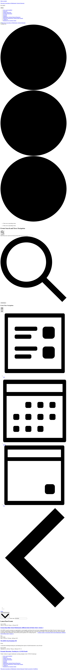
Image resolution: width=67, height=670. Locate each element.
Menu (2, 7)
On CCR (5, 14)
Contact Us (5, 19)
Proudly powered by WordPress (31, 668)
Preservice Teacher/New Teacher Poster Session (13, 18)
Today (2, 611)
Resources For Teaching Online (9, 20)
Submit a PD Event (7, 12)
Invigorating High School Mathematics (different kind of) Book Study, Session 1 (22, 627)
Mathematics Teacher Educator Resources (11, 17)
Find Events (3, 302)
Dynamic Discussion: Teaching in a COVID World (14, 651)
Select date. (12, 618)
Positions (5, 15)
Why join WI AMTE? (7, 10)
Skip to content (4, 1)
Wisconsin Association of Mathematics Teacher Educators (12, 3)
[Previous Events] (34, 607)
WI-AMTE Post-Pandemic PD (9, 640)
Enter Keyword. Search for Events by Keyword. (11, 235)
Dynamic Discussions (7, 13)
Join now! (5, 11)
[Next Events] (3, 609)
